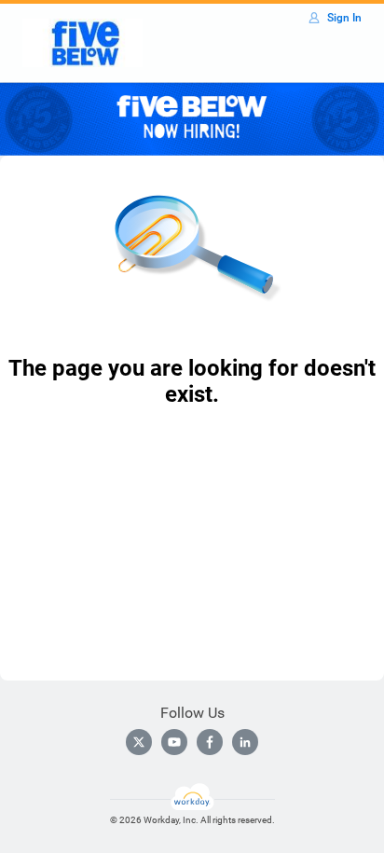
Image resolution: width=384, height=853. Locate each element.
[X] (139, 742)
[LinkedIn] (245, 742)
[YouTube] (174, 742)
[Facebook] (210, 742)
